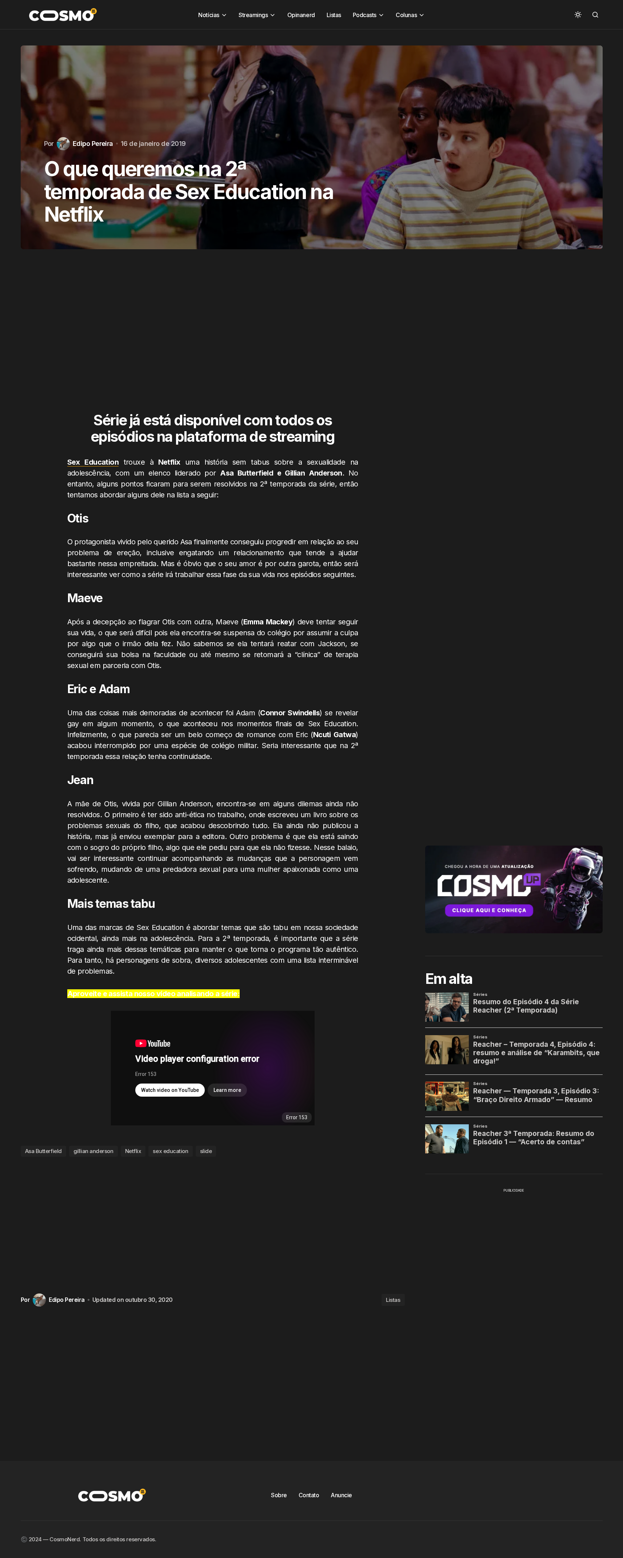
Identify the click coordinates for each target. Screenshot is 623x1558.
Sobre (279, 1495)
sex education (170, 1151)
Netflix (133, 1151)
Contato (309, 1495)
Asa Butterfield (43, 1151)
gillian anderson (93, 1151)
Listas (393, 1299)
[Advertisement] (213, 338)
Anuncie (341, 1495)
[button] (578, 14)
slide (206, 1151)
